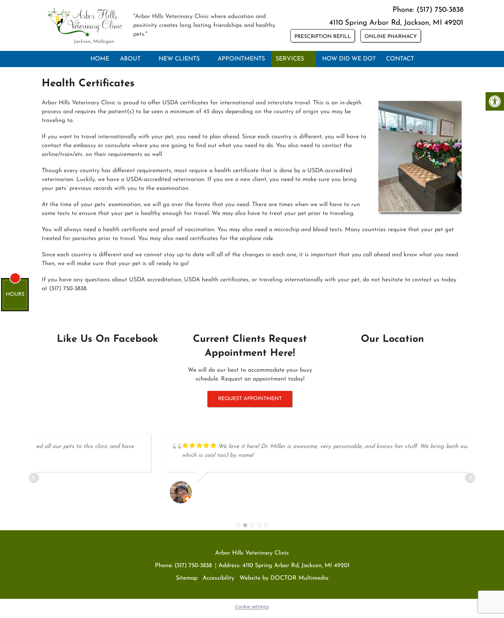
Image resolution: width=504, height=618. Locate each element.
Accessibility (218, 578)
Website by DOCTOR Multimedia (283, 578)
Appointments (241, 59)
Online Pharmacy (391, 36)
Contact (400, 59)
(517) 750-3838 (440, 10)
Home (99, 59)
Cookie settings (252, 606)
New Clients (179, 59)
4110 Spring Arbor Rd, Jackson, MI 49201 (396, 23)
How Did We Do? (348, 59)
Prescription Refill (322, 36)
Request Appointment (250, 399)
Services (290, 59)
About (130, 59)
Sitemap (186, 578)
